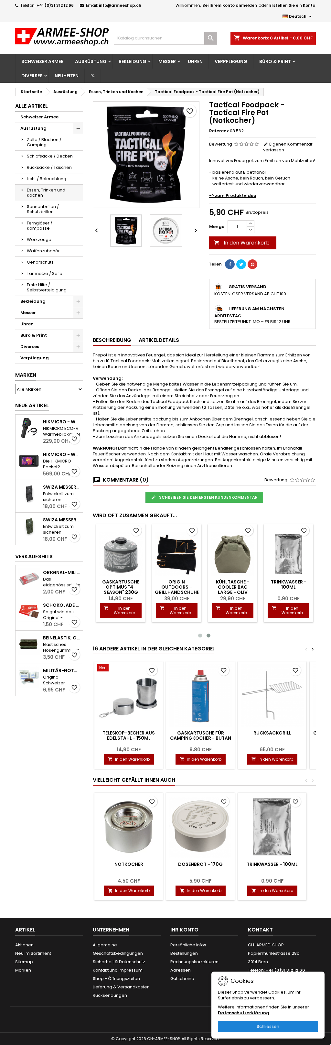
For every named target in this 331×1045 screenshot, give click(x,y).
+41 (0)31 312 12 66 (55, 5)
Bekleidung (132, 61)
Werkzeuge (39, 239)
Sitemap (24, 962)
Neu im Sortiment (33, 953)
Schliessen (268, 1026)
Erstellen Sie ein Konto (292, 5)
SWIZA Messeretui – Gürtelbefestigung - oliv (61, 519)
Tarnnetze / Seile (44, 273)
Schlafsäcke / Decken (50, 156)
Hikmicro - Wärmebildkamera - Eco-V (61, 421)
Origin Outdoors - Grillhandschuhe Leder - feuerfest (177, 590)
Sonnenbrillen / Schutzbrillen (43, 209)
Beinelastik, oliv (61, 637)
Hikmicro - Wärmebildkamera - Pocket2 (61, 454)
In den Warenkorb (242, 242)
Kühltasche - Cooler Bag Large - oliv (232, 587)
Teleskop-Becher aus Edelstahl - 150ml (128, 735)
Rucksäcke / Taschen (49, 167)
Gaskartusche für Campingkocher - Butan (200, 735)
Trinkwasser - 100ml (288, 584)
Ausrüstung (91, 61)
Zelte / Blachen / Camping (44, 142)
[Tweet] (241, 264)
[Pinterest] (252, 264)
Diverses (32, 75)
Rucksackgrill (272, 733)
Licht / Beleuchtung (46, 179)
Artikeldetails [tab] (159, 340)
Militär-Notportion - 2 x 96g (61, 670)
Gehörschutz (40, 262)
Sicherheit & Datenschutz (119, 962)
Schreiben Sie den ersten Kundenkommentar (208, 497)
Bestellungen (184, 953)
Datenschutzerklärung (243, 1013)
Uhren (195, 61)
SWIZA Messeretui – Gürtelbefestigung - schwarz (61, 487)
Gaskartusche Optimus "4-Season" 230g (120, 587)
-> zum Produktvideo (232, 195)
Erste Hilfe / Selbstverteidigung (47, 287)
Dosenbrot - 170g (200, 864)
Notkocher (128, 864)
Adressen (180, 970)
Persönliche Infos (188, 945)
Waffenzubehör (43, 251)
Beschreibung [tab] (112, 340)
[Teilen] (230, 264)
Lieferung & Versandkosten (121, 987)
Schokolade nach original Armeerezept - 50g (61, 605)
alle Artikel (31, 106)
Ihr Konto (184, 929)
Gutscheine (182, 978)
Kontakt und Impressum (118, 970)
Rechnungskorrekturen (194, 962)
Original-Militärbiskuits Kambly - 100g (61, 572)
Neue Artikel (32, 405)
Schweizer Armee (42, 61)
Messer (167, 61)
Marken (25, 375)
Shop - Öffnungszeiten (116, 978)
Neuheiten (67, 75)
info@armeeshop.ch (120, 5)
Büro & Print (275, 61)
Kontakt (260, 929)
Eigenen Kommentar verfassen (288, 147)
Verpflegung (231, 61)
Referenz (219, 131)
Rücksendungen (110, 995)
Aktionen (24, 945)
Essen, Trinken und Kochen (46, 192)
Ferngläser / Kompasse (39, 225)
